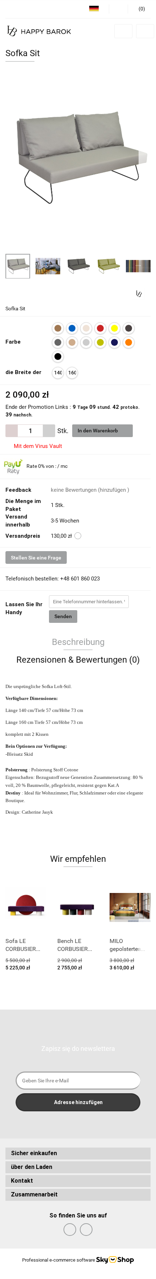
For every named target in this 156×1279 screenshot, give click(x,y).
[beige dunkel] (58, 328)
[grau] (58, 342)
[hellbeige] (72, 342)
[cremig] (86, 328)
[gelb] (114, 328)
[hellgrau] (86, 342)
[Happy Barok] (138, 293)
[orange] (129, 342)
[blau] (72, 328)
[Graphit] (129, 328)
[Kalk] (100, 342)
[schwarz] (58, 356)
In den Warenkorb (98, 430)
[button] (78, 1154)
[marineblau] (114, 342)
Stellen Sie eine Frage (36, 558)
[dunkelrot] (100, 328)
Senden (63, 616)
